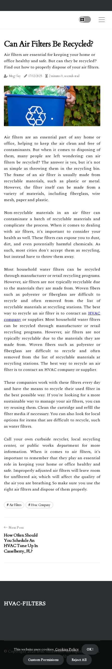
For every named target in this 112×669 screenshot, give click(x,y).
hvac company (40, 505)
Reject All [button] (79, 659)
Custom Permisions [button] (43, 659)
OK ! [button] (90, 649)
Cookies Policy (66, 649)
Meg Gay (15, 76)
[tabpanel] (52, 106)
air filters (15, 505)
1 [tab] (52, 119)
